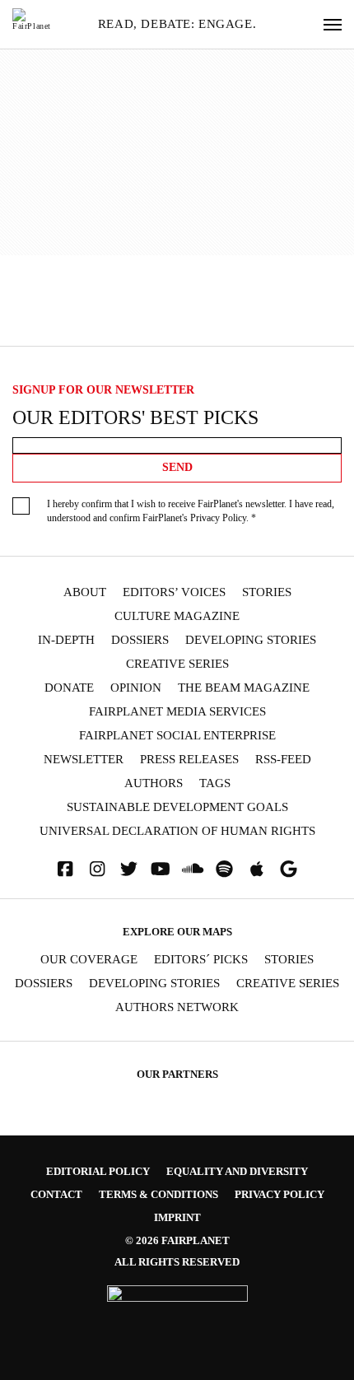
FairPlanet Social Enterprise (177, 736)
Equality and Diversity (237, 1171)
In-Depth (66, 640)
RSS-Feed (283, 759)
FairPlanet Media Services (177, 712)
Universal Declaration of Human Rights (177, 831)
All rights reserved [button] (177, 1262)
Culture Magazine (177, 616)
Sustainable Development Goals (177, 807)
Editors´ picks (201, 959)
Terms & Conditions (158, 1194)
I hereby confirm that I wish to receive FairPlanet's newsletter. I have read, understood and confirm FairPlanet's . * (190, 511)
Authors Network (177, 1007)
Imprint (177, 1217)
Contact (56, 1194)
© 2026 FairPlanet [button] (177, 1240)
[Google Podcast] (289, 869)
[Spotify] (224, 869)
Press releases (189, 759)
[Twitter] (129, 869)
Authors (153, 783)
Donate (69, 688)
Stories (266, 592)
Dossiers (140, 640)
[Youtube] (160, 869)
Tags (215, 783)
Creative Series (177, 664)
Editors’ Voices (174, 592)
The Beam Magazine (244, 688)
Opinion (135, 688)
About (84, 592)
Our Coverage (88, 959)
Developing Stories (250, 640)
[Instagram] (97, 869)
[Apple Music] (257, 869)
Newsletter (83, 759)
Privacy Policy (218, 518)
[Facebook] (65, 869)
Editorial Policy (98, 1171)
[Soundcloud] (192, 869)
